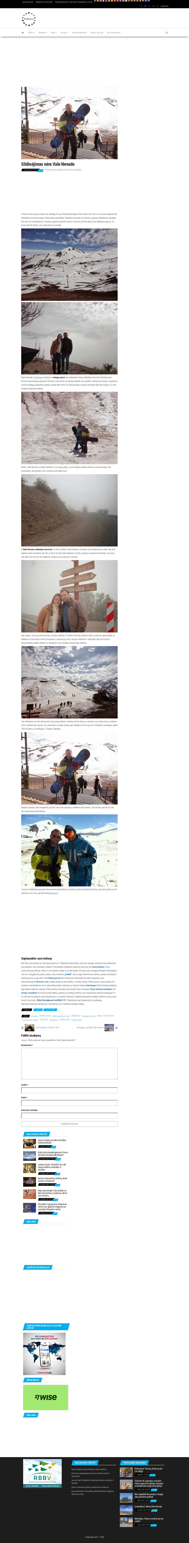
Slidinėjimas (75, 1015)
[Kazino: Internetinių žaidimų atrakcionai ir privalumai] (29, 1182)
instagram (153, 6)
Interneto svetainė (29, 1110)
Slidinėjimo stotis (88, 1016)
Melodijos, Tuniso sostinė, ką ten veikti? (149, 1520)
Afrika (31, 32)
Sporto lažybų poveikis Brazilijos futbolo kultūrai (52, 1141)
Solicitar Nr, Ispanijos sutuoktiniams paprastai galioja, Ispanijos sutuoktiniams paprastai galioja (149, 1483)
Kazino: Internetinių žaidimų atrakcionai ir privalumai (53, 1179)
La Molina (94, 218)
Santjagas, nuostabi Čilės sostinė (90, 1027)
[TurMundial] (22, 33)
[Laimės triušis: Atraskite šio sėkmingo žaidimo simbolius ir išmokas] (29, 1168)
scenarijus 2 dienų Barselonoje (148, 1506)
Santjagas (38, 377)
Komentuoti (27, 1045)
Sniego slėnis (76, 1020)
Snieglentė (53, 1020)
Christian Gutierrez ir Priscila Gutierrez (64, 170)
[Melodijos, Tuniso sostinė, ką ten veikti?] (126, 1522)
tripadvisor (164, 6)
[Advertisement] (94, 62)
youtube (149, 6)
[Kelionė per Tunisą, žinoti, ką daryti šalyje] (126, 1472)
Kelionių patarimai (79, 32)
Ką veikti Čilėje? (50, 1010)
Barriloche (54, 893)
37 (151, 1475)
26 (153, 1490)
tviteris (145, 6)
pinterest (158, 6)
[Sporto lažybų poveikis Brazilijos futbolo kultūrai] (29, 1143)
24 (153, 1510)
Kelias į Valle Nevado (105, 1015)
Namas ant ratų (96, 32)
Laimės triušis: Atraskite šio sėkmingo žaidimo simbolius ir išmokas (52, 1167)
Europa (64, 32)
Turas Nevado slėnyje (29, 1020)
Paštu (24, 1097)
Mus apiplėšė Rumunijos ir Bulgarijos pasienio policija (149, 1495)
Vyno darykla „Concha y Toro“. (48, 1027)
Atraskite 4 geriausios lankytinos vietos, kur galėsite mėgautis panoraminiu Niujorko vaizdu (52, 1207)
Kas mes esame (27, 2)
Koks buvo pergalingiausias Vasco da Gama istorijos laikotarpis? (53, 1153)
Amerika (42, 32)
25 (152, 1501)
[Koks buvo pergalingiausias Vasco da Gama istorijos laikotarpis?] (29, 1156)
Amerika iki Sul (45, 1015)
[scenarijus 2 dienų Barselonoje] (126, 1510)
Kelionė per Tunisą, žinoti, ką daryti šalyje (149, 1470)
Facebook (141, 6)
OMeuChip (41, 1000)
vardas (24, 1085)
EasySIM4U (57, 1000)
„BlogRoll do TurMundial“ (44, 2)
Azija (53, 32)
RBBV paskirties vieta (60, 1016)
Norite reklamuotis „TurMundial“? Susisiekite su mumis (73, 2)
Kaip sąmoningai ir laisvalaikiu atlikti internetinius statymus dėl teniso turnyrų (53, 1193)
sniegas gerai (64, 1019)
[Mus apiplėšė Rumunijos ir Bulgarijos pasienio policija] (126, 1498)
